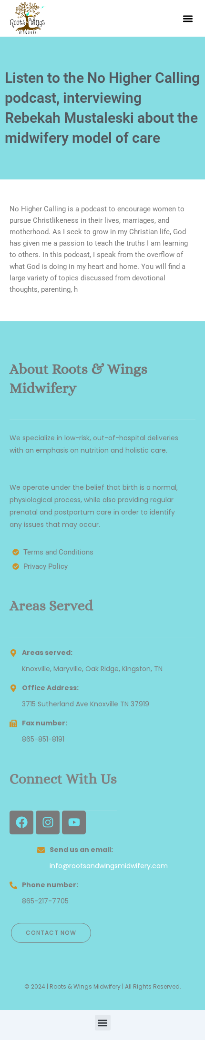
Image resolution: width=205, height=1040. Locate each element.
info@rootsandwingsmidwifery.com (109, 866)
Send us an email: (81, 849)
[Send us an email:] (41, 850)
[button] (187, 18)
